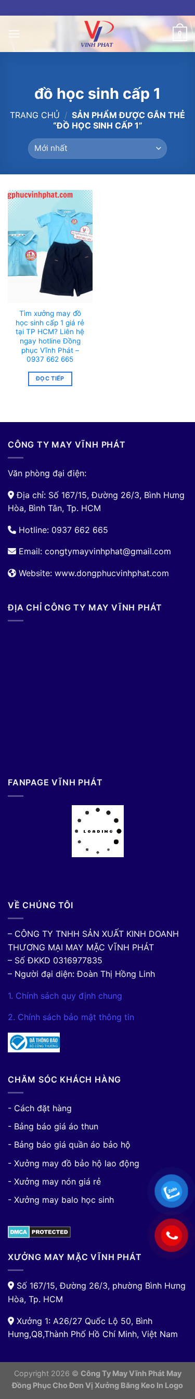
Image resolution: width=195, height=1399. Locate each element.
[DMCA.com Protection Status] (39, 1231)
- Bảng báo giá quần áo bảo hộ (69, 1144)
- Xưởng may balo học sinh (61, 1199)
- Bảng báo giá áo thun (53, 1126)
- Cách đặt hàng (40, 1108)
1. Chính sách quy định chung (65, 995)
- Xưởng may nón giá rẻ (54, 1181)
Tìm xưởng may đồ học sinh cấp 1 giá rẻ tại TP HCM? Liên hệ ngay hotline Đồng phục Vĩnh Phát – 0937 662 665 (50, 336)
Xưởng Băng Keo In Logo (139, 1385)
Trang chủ (35, 115)
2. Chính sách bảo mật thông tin (71, 1017)
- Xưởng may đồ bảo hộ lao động (73, 1163)
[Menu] (14, 33)
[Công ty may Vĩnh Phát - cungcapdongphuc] (98, 34)
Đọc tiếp (50, 378)
